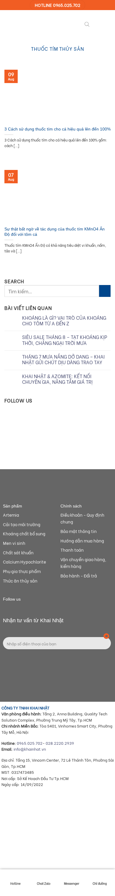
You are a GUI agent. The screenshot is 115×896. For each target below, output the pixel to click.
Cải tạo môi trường (21, 524)
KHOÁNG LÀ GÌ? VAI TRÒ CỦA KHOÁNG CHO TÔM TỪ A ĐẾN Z (64, 320)
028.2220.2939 (60, 743)
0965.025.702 (29, 743)
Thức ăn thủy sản (20, 580)
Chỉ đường (100, 883)
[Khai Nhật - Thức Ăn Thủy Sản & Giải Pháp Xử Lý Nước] (26, 23)
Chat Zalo (43, 883)
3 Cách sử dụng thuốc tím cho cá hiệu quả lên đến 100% (57, 129)
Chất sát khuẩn (18, 552)
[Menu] (97, 23)
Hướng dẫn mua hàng (82, 540)
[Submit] (105, 291)
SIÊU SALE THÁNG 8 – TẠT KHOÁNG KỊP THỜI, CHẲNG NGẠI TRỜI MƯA (64, 339)
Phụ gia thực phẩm (22, 571)
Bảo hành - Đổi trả (78, 575)
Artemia (11, 515)
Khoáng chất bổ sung (24, 533)
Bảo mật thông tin (78, 531)
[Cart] (108, 23)
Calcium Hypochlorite (24, 561)
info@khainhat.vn (30, 749)
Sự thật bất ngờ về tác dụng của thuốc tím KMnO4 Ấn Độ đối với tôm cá (54, 232)
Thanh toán (72, 550)
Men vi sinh (14, 543)
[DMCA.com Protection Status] (45, 860)
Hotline (15, 883)
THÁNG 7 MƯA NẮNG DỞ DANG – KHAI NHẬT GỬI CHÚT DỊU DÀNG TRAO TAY (63, 359)
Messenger (71, 883)
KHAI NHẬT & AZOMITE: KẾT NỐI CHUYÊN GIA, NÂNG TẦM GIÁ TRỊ (57, 378)
